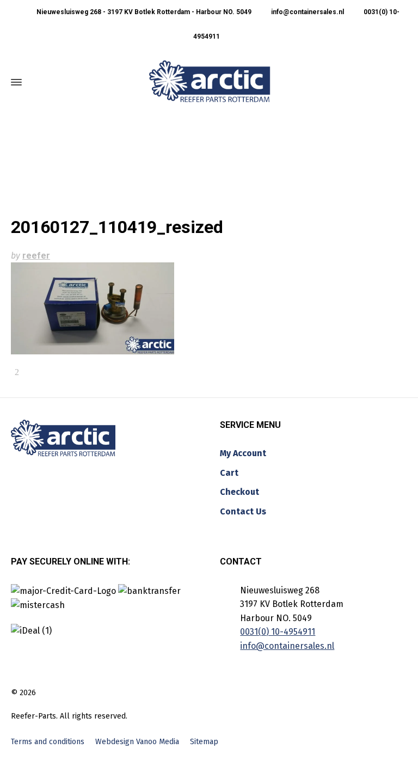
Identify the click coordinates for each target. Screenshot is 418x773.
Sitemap (204, 741)
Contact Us (243, 511)
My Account (243, 453)
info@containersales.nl (306, 12)
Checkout (239, 492)
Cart (229, 473)
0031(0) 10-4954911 (277, 632)
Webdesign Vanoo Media (137, 741)
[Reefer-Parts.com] (209, 82)
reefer (36, 255)
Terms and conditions (47, 741)
